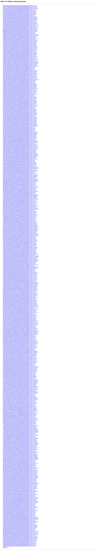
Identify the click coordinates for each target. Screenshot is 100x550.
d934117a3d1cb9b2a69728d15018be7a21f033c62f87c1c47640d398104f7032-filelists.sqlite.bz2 (20, 467)
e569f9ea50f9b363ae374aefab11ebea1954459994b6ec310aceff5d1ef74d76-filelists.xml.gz (20, 484)
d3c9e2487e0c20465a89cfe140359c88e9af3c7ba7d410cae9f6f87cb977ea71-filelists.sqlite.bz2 (20, 458)
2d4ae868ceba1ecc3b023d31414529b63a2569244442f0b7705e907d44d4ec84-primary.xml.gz (19, 116)
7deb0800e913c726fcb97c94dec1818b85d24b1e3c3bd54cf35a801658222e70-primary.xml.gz (19, 281)
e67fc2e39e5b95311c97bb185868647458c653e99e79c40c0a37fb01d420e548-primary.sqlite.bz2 (20, 486)
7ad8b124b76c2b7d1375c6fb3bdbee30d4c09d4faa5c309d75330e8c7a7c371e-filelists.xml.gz (20, 272)
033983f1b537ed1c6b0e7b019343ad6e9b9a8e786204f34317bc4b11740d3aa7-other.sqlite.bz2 (20, 11)
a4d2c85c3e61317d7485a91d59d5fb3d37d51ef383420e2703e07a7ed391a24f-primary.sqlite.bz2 (20, 361)
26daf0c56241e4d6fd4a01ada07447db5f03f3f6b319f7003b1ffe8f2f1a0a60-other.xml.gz (19, 94)
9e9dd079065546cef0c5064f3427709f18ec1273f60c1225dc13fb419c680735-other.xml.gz (19, 348)
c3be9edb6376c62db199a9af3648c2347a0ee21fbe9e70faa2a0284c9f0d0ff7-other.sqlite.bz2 (20, 427)
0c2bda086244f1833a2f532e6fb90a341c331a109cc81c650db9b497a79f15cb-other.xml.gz (19, 37)
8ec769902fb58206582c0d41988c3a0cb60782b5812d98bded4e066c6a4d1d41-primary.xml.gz (19, 317)
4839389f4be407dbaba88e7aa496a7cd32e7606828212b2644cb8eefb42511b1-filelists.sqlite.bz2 (20, 180)
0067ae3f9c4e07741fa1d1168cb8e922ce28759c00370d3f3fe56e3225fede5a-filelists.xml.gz (20, 5)
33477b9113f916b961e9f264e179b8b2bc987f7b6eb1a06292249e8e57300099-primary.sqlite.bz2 (20, 137)
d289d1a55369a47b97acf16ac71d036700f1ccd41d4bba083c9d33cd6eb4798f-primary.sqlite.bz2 (20, 455)
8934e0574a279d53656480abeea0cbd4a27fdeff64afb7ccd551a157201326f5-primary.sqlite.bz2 (20, 303)
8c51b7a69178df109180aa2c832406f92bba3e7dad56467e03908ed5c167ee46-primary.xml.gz (19, 309)
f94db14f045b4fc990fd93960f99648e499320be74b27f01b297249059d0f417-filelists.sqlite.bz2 (20, 533)
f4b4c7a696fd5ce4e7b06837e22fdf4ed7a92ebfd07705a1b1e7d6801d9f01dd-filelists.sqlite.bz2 (20, 517)
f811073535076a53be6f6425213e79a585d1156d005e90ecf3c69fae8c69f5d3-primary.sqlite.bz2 (20, 527)
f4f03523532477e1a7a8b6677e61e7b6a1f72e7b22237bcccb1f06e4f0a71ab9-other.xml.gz (19, 520)
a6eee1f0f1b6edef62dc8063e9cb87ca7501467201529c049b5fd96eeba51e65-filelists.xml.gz (20, 369)
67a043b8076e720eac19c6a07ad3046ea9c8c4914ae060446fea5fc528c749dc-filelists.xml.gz (20, 230)
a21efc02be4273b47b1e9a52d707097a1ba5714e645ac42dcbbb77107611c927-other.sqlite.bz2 (20, 356)
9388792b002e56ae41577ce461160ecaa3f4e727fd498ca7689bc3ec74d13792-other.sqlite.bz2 (20, 329)
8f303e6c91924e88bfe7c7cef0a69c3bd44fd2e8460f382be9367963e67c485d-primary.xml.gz (19, 319)
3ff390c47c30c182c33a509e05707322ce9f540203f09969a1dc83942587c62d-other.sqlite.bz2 (20, 162)
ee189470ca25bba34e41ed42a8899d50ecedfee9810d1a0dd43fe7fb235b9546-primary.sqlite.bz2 (20, 501)
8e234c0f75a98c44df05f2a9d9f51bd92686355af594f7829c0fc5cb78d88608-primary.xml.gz (19, 315)
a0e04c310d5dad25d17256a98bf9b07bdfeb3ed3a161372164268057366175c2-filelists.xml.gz (20, 353)
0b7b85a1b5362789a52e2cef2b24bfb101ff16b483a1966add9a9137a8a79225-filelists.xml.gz (20, 36)
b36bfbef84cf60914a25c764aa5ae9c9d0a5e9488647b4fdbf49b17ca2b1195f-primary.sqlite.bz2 (20, 398)
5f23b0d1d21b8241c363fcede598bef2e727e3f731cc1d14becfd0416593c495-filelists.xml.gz (20, 220)
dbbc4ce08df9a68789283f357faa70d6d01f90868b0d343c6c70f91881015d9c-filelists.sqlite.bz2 (20, 470)
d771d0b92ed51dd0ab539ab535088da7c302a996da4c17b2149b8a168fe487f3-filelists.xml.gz (20, 465)
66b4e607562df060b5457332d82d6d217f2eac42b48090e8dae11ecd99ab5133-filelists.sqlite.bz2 (20, 229)
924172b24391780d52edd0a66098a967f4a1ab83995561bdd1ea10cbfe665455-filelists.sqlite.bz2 (20, 328)
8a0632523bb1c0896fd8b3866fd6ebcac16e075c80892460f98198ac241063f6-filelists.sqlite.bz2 (20, 305)
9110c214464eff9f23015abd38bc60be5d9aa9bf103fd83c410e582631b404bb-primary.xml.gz (19, 327)
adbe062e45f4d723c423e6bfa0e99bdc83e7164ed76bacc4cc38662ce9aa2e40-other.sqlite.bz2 (20, 384)
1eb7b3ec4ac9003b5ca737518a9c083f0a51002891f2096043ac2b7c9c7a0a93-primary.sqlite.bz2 (20, 73)
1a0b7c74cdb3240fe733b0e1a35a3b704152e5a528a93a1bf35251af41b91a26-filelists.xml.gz (20, 64)
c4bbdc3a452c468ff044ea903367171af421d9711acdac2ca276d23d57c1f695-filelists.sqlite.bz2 (20, 429)
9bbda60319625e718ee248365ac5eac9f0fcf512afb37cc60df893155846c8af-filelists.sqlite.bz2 (20, 343)
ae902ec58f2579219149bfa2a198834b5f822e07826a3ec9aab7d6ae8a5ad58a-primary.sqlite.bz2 (20, 387)
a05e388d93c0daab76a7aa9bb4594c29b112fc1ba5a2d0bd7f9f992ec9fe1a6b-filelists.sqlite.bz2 (20, 352)
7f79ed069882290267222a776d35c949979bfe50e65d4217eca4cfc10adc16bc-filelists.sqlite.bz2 (20, 285)
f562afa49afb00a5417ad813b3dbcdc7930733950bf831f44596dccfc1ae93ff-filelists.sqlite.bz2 (20, 521)
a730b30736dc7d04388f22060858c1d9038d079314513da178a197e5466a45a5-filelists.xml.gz (20, 370)
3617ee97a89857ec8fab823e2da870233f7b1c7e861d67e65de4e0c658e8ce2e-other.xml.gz (19, 143)
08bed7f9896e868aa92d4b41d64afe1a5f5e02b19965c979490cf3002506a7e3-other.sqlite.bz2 (20, 29)
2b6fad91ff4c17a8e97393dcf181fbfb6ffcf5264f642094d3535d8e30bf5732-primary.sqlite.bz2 (20, 113)
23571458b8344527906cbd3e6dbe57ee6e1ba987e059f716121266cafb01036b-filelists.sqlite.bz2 (20, 88)
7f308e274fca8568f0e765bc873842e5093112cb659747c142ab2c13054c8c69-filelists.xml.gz (20, 284)
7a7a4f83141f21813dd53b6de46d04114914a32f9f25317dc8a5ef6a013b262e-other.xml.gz (19, 269)
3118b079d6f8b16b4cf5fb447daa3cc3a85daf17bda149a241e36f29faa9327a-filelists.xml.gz (20, 132)
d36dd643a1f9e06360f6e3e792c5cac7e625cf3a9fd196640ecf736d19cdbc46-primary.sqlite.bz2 (20, 457)
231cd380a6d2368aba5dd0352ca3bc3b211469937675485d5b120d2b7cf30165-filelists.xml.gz (20, 84)
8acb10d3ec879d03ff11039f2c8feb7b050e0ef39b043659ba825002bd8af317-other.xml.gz (19, 308)
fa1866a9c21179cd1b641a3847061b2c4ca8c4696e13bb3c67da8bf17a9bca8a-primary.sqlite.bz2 (20, 538)
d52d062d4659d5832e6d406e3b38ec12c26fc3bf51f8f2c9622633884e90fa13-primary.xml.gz (19, 460)
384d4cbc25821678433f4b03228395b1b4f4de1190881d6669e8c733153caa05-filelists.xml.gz (20, 149)
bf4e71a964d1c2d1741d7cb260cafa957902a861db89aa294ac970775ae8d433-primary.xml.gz (19, 421)
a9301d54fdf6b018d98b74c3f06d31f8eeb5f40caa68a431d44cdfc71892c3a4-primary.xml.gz (19, 372)
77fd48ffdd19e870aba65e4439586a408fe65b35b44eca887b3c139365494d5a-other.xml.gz (19, 265)
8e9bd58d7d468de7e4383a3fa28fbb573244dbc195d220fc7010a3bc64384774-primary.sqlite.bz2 (20, 316)
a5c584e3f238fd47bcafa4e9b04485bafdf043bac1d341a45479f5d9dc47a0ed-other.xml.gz (19, 364)
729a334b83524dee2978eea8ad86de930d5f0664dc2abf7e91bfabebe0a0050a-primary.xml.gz (19, 250)
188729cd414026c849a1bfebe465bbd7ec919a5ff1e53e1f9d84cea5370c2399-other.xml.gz (19, 60)
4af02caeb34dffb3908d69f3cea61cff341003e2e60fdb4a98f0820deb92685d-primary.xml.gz (19, 184)
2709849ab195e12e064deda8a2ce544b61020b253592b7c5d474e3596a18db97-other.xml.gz (19, 95)
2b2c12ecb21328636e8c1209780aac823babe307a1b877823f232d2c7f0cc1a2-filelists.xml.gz (20, 111)
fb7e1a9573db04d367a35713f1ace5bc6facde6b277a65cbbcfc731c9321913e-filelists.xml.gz (20, 540)
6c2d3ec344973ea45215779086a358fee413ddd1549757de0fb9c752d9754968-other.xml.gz (19, 236)
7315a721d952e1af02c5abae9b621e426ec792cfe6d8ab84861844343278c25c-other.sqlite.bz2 (20, 252)
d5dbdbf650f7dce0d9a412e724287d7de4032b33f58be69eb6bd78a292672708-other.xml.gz (19, 461)
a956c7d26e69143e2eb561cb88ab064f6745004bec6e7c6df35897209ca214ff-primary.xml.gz (19, 373)
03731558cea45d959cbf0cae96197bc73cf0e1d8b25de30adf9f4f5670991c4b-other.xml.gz (19, 12)
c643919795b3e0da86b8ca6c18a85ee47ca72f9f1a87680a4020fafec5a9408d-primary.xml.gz (19, 433)
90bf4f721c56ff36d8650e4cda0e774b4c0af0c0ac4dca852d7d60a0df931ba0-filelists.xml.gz (20, 326)
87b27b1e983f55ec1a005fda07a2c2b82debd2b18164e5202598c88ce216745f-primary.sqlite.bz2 (20, 300)
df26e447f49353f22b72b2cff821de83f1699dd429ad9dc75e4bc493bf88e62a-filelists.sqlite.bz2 (20, 473)
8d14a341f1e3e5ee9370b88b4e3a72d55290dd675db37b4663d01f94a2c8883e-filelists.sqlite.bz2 (20, 312)
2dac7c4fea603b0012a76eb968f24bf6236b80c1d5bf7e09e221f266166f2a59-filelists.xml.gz (20, 119)
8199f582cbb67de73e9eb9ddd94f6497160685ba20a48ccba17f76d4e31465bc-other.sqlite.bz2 (20, 288)
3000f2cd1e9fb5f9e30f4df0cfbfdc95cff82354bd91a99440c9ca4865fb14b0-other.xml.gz (19, 127)
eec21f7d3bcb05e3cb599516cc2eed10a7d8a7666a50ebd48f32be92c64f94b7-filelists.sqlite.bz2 (20, 502)
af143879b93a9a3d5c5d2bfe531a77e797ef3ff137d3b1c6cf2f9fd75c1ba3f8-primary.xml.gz (19, 388)
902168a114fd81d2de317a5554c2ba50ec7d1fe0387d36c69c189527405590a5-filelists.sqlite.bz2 (20, 324)
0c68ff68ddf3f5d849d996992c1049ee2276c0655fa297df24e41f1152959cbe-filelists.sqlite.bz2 (20, 38)
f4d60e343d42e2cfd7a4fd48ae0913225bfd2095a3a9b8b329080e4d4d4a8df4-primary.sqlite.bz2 (20, 519)
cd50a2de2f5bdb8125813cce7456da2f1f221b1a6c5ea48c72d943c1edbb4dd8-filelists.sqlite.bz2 (20, 447)
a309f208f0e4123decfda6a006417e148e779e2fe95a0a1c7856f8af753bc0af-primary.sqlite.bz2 (20, 358)
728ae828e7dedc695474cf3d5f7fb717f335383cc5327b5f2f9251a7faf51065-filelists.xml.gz (20, 249)
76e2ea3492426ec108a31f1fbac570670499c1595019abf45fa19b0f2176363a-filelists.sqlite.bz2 (20, 260)
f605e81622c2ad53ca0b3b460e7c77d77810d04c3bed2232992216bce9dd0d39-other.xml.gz (19, 523)
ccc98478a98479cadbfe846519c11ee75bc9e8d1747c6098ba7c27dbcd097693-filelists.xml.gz (20, 445)
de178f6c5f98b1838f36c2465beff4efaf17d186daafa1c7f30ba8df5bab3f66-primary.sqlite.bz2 (20, 472)
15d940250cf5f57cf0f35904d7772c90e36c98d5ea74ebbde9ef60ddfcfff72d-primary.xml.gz (19, 55)
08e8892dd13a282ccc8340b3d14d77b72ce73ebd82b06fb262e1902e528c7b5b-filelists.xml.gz (20, 30)
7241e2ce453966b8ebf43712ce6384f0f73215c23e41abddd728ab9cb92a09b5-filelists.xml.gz (20, 248)
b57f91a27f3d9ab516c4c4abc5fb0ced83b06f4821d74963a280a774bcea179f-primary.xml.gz (19, 401)
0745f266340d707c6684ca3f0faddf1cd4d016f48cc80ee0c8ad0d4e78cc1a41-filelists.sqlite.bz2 (20, 25)
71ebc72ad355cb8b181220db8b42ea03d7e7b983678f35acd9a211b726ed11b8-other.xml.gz (19, 246)
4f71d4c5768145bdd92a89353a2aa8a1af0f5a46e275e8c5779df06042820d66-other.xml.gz (19, 193)
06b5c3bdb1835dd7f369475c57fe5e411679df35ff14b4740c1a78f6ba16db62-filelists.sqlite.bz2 (20, 24)
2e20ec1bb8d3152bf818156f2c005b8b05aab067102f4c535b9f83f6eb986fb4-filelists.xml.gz (20, 120)
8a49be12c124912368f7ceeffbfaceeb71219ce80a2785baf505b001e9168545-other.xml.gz (19, 306)
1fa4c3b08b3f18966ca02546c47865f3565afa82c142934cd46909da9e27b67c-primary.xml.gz (19, 75)
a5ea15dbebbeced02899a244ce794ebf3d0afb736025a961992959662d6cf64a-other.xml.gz (19, 365)
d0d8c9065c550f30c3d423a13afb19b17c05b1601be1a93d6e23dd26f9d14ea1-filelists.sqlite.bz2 (20, 451)
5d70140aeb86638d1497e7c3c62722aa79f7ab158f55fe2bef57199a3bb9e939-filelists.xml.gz (20, 217)
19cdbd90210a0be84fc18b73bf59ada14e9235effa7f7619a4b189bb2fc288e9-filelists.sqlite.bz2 (20, 62)
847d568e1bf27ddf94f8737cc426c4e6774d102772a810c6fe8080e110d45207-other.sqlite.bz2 (20, 293)
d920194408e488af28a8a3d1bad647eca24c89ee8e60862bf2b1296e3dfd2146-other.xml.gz (19, 466)
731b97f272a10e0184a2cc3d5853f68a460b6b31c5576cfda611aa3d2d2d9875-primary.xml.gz (19, 253)
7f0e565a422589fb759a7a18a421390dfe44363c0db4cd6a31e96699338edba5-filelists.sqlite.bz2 (20, 283)
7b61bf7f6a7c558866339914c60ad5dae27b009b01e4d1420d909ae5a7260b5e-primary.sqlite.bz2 (20, 275)
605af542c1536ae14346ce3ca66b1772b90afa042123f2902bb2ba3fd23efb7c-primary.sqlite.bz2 (20, 222)
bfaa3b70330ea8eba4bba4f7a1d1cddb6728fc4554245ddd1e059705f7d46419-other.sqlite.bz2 (20, 422)
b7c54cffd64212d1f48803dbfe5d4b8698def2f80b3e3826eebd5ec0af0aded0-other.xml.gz (19, 407)
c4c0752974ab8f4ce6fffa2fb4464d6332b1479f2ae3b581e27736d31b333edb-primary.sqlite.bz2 (20, 430)
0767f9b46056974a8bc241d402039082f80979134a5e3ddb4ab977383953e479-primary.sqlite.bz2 (20, 26)
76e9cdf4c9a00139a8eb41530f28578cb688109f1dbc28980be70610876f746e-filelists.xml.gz (20, 261)
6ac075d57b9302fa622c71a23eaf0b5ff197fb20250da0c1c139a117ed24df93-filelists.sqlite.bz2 (20, 235)
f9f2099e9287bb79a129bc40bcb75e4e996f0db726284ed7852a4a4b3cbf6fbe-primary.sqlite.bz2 (20, 537)
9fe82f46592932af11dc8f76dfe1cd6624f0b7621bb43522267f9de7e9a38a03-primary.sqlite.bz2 (20, 351)
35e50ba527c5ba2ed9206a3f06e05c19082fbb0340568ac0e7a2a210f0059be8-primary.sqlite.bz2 (20, 142)
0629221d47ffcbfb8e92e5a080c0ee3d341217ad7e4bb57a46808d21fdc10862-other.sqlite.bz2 (20, 22)
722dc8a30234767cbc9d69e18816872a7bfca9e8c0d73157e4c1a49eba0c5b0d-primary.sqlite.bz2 (20, 247)
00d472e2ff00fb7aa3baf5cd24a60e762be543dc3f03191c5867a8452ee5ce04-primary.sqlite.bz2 (20, 6)
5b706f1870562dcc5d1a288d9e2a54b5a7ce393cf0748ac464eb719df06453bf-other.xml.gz (19, 213)
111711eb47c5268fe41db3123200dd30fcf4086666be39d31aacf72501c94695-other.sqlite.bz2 (20, 45)
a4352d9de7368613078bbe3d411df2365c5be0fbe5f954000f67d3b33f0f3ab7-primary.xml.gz (19, 360)
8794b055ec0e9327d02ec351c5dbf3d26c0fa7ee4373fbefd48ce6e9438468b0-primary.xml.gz (19, 299)
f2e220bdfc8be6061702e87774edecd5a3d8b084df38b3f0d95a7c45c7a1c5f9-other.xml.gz (19, 513)
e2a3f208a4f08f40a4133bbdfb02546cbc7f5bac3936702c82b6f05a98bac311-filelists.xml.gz (20, 479)
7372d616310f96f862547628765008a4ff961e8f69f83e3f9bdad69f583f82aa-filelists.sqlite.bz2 (20, 254)
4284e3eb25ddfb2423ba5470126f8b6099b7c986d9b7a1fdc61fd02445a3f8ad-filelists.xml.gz (20, 170)
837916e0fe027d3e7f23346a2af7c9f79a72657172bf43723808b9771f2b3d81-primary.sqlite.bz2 (20, 291)
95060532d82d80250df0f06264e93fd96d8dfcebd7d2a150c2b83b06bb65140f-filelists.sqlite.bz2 (20, 334)
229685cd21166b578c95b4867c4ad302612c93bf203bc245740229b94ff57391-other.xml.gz (19, 82)
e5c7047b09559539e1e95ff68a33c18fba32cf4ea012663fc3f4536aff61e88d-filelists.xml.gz (20, 485)
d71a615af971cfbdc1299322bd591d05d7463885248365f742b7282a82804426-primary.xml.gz (19, 463)
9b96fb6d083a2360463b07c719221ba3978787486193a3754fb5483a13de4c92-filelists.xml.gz (20, 342)
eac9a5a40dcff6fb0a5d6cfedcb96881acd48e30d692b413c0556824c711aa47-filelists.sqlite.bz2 (20, 494)
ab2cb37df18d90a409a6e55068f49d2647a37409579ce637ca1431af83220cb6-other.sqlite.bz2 (20, 377)
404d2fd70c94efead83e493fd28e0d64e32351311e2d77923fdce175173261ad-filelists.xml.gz (20, 163)
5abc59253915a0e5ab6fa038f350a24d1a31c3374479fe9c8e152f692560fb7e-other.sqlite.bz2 (20, 212)
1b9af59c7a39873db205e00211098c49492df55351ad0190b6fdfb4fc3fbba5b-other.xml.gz (19, 69)
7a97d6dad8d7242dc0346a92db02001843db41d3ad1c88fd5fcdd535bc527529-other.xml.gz (19, 270)
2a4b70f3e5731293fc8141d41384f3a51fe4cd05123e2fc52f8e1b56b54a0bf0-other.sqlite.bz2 (20, 106)
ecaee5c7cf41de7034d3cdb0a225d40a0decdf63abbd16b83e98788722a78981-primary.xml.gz (19, 499)
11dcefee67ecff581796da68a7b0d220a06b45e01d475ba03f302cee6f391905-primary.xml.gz (19, 47)
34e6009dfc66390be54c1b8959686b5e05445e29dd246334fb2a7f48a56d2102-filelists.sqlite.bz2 (20, 141)
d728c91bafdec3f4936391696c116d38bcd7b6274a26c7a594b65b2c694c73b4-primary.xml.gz (19, 464)
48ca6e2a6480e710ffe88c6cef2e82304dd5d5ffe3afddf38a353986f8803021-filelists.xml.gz (20, 182)
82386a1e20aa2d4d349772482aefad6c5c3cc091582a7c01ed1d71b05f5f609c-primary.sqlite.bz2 (20, 290)
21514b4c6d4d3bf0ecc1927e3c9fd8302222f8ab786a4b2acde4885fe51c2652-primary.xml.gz (19, 78)
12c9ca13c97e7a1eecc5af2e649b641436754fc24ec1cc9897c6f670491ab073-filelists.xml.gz (20, 49)
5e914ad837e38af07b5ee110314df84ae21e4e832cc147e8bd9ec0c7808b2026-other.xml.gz (19, 219)
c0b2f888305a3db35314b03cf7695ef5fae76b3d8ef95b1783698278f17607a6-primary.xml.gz (19, 423)
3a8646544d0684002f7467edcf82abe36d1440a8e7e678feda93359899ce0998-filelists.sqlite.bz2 (20, 155)
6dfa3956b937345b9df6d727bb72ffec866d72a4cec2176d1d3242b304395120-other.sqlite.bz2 (20, 239)
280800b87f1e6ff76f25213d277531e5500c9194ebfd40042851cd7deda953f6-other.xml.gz (19, 99)
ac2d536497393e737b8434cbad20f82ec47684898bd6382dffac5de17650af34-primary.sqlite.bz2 (20, 379)
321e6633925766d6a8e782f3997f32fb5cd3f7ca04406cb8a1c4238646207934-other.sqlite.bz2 (20, 135)
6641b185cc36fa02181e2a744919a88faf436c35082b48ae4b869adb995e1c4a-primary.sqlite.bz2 (20, 228)
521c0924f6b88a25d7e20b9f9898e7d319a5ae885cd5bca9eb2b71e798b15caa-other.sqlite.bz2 (20, 197)
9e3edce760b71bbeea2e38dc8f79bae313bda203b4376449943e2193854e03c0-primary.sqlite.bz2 (20, 346)
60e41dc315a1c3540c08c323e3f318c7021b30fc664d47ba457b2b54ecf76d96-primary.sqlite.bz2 (20, 224)
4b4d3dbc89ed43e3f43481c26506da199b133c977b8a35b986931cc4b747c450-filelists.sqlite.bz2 (20, 185)
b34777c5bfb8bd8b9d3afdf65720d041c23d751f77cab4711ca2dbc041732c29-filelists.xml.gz (20, 397)
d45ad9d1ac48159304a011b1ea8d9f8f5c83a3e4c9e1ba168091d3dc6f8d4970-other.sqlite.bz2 (20, 459)
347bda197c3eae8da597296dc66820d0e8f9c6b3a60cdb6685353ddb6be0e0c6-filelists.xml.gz (20, 140)
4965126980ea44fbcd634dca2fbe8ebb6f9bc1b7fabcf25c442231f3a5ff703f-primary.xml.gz (19, 183)
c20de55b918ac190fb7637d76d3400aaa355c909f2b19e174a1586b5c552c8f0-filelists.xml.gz (20, 425)
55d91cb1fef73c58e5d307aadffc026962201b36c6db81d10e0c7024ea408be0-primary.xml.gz (19, 201)
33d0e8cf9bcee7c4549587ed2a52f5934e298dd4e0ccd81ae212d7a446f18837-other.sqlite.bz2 (20, 138)
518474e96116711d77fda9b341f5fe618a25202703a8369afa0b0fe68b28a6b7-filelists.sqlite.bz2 (20, 195)
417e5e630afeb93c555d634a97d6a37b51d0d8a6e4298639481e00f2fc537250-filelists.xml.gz (20, 165)
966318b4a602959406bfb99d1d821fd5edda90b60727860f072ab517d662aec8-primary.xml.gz (19, 337)
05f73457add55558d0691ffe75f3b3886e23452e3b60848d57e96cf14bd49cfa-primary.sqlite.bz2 (20, 21)
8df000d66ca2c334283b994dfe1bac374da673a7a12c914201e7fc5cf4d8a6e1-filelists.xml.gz (20, 314)
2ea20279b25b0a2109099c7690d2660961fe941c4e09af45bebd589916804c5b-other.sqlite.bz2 (20, 123)
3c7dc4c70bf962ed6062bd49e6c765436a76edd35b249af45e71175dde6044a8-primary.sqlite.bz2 (20, 156)
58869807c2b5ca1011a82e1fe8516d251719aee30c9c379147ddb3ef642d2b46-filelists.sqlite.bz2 (20, 208)
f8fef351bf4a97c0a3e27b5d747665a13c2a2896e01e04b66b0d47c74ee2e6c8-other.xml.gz (19, 530)
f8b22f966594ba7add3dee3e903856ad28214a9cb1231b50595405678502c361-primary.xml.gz (19, 529)
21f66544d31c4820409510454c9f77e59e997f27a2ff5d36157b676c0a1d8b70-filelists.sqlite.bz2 (20, 79)
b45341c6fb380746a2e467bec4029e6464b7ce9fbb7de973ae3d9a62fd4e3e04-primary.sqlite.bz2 (20, 399)
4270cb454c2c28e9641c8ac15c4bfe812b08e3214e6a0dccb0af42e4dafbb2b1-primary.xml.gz (19, 169)
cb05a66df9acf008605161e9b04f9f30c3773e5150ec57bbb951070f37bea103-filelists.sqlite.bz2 (20, 443)
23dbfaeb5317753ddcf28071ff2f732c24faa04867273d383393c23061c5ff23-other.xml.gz (19, 90)
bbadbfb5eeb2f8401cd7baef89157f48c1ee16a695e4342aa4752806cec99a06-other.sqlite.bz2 (20, 414)
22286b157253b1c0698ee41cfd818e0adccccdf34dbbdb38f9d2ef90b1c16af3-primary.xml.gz (19, 80)
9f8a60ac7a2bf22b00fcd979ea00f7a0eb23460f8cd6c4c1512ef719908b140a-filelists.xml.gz (20, 350)
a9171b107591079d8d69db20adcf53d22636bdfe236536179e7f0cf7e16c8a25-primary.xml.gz (19, 371)
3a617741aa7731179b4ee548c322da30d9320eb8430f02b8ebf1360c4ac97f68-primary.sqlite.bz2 (20, 154)
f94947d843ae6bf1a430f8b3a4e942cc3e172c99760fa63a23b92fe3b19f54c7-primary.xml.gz (19, 532)
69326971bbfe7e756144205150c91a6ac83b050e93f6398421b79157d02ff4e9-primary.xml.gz (19, 232)
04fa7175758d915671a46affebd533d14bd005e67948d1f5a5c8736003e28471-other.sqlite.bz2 (20, 19)
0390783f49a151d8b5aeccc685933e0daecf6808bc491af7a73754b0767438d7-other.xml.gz (19, 14)
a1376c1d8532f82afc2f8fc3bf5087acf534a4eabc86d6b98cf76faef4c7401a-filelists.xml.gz (20, 354)
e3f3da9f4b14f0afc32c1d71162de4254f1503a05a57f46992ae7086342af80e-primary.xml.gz (19, 481)
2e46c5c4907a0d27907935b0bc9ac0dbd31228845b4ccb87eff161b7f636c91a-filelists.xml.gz (20, 122)
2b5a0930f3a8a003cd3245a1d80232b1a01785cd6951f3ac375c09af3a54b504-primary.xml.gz (19, 112)
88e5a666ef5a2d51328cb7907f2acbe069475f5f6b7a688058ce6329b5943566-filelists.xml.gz (20, 302)
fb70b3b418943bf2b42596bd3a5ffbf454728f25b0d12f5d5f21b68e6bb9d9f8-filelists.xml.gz (20, 539)
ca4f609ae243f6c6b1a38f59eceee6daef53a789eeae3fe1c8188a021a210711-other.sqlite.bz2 (20, 441)
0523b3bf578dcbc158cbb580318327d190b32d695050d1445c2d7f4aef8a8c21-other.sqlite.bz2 (20, 20)
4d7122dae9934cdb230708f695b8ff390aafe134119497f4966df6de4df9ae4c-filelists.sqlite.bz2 (20, 187)
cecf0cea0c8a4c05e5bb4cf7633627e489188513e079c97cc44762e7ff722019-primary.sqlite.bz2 (20, 448)
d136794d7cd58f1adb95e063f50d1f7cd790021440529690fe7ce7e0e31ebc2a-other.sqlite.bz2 (20, 452)
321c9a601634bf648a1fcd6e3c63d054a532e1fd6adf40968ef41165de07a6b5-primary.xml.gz (19, 134)
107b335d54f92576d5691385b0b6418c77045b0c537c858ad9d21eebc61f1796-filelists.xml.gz (20, 44)
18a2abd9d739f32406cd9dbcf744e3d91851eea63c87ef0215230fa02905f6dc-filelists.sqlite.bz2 (20, 61)
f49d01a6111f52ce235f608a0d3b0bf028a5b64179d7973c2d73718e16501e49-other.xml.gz (19, 516)
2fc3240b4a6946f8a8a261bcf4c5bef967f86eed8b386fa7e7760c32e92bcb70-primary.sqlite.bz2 (20, 126)
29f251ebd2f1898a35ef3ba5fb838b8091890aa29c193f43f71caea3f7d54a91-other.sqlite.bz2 (20, 104)
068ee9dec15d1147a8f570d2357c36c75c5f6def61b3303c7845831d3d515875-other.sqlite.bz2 (20, 23)
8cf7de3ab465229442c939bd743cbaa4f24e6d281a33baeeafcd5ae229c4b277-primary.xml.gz (19, 311)
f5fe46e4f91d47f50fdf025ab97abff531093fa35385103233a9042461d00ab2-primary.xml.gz (19, 522)
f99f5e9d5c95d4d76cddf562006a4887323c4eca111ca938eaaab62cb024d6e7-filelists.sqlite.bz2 (20, 534)
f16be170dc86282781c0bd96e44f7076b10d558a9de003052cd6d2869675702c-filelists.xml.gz (20, 506)
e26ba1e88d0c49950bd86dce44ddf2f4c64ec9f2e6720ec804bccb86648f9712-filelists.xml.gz (20, 478)
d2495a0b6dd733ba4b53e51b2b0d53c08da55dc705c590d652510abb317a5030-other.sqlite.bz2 (20, 454)
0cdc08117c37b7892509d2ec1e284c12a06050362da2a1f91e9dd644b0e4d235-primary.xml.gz (19, 39)
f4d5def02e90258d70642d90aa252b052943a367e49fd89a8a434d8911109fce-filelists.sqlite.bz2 (20, 518)
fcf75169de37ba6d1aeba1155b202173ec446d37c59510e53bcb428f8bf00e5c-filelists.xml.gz (20, 541)
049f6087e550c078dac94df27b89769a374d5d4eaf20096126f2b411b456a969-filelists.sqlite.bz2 (20, 18)
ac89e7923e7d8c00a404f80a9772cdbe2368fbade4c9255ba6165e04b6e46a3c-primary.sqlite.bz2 (20, 381)
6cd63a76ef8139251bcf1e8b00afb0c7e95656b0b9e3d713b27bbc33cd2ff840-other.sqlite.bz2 (20, 237)
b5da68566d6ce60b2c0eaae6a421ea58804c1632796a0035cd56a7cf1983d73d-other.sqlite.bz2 (20, 402)
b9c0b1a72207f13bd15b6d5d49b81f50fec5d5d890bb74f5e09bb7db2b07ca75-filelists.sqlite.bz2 (20, 410)
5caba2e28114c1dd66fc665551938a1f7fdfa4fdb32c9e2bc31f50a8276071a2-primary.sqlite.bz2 (20, 215)
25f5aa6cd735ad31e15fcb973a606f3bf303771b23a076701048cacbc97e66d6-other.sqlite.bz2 (20, 91)
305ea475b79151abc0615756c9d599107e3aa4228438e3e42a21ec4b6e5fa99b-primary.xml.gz (19, 128)
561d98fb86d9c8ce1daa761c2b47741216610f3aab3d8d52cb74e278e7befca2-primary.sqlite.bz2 (20, 202)
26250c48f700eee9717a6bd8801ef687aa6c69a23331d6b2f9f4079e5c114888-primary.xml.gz (19, 92)
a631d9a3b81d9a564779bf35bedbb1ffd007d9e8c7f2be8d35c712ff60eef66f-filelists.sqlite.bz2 (20, 367)
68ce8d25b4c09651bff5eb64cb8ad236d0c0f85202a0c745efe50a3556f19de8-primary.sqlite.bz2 (20, 231)
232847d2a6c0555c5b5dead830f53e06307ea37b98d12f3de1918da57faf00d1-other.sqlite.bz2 (20, 86)
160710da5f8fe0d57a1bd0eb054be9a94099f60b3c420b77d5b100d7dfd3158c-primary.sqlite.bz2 (20, 56)
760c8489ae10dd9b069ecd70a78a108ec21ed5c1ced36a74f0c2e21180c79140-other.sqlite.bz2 (20, 258)
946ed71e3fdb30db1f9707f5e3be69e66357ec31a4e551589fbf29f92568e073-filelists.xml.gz (20, 330)
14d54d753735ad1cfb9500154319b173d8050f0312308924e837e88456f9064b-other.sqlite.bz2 (20, 54)
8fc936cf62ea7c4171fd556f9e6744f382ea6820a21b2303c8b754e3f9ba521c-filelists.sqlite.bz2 (20, 320)
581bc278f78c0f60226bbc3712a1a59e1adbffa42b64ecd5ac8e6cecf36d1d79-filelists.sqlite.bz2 (20, 206)
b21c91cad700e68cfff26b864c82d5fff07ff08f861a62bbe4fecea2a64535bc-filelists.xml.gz (20, 393)
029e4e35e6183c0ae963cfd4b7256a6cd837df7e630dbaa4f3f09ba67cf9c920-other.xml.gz (19, 10)
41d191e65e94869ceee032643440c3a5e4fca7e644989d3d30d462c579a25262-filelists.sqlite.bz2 (20, 167)
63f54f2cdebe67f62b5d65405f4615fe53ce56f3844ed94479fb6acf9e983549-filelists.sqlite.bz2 (20, 226)
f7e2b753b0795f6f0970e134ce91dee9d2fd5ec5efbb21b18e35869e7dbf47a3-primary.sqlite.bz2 (20, 525)
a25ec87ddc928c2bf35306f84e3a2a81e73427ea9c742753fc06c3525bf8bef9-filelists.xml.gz (20, 357)
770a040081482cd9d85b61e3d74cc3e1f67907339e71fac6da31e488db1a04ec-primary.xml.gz (19, 262)
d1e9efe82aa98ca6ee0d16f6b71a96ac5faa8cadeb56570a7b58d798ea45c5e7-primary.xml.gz (19, 453)
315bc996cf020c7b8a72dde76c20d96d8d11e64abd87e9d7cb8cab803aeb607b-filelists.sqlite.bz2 (20, 133)
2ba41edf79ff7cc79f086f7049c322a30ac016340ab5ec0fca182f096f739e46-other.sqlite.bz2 (20, 114)
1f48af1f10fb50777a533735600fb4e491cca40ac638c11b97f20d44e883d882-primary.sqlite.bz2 (20, 74)
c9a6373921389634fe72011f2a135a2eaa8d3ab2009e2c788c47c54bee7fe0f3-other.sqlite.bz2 (20, 439)
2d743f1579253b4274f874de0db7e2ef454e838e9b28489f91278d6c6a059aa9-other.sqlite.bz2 (20, 117)
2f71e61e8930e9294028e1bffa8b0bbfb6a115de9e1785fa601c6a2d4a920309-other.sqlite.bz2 (20, 125)
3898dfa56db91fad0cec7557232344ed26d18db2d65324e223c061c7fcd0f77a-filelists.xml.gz (20, 151)
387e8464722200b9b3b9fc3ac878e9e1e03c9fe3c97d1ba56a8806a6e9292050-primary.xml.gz (19, 150)
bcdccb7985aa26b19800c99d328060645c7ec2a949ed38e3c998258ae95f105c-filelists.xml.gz (20, 415)
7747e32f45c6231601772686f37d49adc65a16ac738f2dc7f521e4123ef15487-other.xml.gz (19, 263)
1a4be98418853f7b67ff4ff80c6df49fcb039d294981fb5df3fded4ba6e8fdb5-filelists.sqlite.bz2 (20, 65)
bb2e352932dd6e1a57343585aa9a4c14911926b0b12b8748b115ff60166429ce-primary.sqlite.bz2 (20, 412)
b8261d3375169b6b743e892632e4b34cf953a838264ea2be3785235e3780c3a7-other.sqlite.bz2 (20, 408)
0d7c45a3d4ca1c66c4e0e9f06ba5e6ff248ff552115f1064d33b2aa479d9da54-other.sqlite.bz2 (20, 40)
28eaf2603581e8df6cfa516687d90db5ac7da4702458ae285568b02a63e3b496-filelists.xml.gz (20, 102)
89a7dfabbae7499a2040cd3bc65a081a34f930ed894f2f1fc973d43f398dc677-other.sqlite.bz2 (20, 304)
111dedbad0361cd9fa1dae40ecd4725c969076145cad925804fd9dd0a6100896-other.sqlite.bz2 (20, 46)
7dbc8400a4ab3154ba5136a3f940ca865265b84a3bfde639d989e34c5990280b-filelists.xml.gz (20, 280)
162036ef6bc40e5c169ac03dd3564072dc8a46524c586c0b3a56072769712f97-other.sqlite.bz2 (20, 57)
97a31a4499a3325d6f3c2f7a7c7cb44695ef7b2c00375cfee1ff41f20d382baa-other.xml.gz (19, 338)
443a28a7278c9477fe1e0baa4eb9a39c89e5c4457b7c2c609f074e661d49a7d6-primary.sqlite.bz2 (20, 173)
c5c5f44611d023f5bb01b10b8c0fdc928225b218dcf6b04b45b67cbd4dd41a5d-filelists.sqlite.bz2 (20, 432)
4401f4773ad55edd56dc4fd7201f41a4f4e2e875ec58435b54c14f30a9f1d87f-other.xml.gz (19, 172)
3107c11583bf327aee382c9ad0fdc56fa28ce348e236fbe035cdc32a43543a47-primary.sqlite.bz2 (20, 131)
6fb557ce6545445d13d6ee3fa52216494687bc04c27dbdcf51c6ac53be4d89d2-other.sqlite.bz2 (20, 241)
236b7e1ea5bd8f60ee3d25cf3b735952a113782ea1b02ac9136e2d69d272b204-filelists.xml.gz (20, 89)
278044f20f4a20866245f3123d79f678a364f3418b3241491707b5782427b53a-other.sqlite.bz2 (20, 98)
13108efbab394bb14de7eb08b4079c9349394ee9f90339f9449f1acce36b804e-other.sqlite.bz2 (20, 51)
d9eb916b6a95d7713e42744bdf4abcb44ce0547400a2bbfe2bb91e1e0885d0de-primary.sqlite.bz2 (20, 468)
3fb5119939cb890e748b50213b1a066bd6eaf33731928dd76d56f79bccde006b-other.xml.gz (19, 160)
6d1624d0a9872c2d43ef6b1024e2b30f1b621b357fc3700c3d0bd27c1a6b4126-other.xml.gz (19, 238)
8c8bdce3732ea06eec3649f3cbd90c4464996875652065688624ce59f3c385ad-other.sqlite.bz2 (20, 310)
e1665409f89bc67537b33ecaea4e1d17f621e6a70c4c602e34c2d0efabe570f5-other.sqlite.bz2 (20, 475)
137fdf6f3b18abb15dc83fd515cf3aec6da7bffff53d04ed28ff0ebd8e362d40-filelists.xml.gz (20, 52)
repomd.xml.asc (6, 547)
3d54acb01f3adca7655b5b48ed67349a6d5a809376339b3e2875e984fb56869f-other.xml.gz (19, 158)
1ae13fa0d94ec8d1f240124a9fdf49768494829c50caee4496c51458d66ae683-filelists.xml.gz (20, 66)
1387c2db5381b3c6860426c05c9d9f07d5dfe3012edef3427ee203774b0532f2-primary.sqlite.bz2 (20, 53)
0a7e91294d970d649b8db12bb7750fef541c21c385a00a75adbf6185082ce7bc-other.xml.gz (19, 33)
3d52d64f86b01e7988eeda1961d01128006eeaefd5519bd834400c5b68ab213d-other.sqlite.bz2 (20, 157)
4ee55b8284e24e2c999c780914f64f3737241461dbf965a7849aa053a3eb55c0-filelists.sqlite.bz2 (20, 191)
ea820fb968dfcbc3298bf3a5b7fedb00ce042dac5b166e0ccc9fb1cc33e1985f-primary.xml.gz (19, 493)
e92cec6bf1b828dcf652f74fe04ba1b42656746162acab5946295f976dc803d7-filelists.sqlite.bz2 (20, 491)
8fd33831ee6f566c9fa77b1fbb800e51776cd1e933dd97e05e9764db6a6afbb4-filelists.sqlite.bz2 (20, 322)
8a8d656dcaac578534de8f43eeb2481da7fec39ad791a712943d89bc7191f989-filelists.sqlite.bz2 (20, 307)
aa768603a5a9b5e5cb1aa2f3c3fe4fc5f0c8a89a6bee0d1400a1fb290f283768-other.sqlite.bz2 (20, 375)
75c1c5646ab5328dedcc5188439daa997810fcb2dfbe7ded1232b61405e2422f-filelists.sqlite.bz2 (20, 257)
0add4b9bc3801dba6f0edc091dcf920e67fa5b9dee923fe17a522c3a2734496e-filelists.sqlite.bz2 (20, 34)
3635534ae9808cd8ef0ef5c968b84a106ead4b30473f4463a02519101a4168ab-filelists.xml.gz (20, 144)
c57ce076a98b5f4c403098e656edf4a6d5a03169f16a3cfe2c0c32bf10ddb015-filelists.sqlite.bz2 (20, 431)
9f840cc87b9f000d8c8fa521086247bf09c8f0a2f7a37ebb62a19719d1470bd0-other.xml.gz (19, 349)
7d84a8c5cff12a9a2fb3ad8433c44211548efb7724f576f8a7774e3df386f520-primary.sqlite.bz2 (20, 278)
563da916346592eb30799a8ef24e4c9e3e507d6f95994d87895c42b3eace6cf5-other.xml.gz (19, 203)
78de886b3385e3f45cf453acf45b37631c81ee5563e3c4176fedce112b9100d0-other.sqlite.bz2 (20, 267)
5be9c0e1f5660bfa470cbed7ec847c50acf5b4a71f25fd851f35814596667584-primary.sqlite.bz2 (20, 214)
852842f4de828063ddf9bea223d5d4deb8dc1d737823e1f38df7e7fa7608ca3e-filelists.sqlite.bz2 (20, 294)
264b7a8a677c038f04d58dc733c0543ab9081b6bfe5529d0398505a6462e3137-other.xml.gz (19, 93)
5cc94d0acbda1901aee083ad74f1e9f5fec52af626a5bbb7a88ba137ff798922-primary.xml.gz (19, 216)
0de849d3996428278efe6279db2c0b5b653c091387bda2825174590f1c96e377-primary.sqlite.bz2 (20, 41)
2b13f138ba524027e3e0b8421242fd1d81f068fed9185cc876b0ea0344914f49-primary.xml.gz (19, 110)
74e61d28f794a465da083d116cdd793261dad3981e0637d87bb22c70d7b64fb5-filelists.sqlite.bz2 (20, 255)
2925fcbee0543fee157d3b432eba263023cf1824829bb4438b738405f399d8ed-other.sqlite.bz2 (20, 103)
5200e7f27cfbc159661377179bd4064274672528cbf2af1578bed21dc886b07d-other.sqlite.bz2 (20, 196)
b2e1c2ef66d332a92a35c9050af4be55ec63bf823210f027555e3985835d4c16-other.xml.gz (19, 395)
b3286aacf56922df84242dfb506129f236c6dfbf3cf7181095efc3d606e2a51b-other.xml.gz (19, 396)
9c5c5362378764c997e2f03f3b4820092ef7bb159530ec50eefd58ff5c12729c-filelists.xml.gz (20, 345)
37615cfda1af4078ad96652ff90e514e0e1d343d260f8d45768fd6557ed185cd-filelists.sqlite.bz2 (20, 146)
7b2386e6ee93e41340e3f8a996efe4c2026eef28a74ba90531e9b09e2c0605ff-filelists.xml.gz (20, 274)
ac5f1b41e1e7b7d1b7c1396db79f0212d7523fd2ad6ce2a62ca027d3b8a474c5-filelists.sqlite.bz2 (20, 380)
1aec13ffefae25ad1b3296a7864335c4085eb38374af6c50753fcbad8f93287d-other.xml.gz (19, 67)
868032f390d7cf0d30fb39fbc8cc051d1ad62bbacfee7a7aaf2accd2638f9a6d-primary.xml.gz (19, 296)
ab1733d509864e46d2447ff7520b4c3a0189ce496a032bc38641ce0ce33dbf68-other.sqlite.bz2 (20, 376)
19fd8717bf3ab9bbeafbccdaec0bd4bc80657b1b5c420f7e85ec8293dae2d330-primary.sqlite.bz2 (20, 63)
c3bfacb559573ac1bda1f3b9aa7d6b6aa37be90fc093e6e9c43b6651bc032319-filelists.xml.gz (20, 428)
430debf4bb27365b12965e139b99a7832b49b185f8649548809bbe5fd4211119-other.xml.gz (19, 171)
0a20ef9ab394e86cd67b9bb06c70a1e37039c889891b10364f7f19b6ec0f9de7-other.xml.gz (19, 32)
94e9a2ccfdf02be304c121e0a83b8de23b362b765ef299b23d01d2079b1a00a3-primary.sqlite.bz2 (20, 333)
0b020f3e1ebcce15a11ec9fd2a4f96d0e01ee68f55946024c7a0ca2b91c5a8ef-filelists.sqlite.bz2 (20, 35)
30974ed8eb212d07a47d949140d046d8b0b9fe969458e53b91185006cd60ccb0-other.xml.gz (19, 129)
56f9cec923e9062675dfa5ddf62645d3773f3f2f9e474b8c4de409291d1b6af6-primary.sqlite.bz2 (20, 204)
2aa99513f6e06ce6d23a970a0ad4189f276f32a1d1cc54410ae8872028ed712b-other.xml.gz (19, 108)
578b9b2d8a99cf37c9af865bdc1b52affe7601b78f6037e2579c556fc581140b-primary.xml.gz (19, 205)
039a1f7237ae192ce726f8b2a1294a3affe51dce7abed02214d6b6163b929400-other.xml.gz (19, 15)
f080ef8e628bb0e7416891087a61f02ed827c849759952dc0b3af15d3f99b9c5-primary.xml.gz (19, 505)
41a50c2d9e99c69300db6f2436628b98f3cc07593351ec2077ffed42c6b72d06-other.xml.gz (19, 166)
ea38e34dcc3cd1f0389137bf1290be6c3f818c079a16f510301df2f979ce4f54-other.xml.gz (19, 492)
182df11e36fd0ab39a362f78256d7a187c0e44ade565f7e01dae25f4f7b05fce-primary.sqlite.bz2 (20, 59)
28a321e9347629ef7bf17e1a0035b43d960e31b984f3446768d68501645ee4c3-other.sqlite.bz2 (20, 101)
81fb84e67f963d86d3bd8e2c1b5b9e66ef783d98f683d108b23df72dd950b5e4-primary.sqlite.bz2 (20, 289)
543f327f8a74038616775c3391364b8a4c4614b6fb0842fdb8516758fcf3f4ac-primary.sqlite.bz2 (20, 200)
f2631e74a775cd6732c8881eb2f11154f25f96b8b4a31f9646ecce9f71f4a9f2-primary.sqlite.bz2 (20, 510)
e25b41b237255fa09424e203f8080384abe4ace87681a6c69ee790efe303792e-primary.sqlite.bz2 (20, 477)
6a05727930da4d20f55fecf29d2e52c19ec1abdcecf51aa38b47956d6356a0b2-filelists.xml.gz (20, 233)
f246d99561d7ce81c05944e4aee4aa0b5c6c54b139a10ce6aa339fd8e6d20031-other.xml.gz (19, 509)
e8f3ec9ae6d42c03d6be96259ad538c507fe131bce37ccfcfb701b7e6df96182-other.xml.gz (19, 489)
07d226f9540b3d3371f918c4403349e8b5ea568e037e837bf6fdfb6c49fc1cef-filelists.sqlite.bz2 (20, 28)
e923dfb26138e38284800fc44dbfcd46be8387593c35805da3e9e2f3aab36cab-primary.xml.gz (19, 490)
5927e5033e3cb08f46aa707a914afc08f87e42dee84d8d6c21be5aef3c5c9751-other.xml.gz (19, 210)
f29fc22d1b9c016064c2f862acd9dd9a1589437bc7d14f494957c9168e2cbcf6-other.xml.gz (19, 511)
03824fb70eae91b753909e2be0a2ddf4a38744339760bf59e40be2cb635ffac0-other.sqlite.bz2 (20, 13)
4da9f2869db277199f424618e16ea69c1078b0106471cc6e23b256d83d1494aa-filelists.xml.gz (20, 188)
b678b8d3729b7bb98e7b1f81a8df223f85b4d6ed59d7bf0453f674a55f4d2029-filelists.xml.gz (20, 403)
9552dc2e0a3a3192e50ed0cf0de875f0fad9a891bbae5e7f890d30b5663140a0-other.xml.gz (19, 335)
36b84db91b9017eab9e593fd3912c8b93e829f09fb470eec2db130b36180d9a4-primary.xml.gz (19, 145)
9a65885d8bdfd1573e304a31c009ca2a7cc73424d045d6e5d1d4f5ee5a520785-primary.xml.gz (19, 340)
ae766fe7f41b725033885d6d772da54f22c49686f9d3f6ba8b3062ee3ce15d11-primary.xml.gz (19, 385)
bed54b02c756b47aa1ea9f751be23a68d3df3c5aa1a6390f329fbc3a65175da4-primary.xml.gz (19, 419)
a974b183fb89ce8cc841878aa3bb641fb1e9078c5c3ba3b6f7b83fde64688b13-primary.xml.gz (19, 374)
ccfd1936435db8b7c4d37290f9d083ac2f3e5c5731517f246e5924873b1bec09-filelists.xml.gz (20, 446)
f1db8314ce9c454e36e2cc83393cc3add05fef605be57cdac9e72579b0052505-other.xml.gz (19, 508)
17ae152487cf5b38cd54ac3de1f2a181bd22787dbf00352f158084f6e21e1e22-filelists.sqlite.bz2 (20, 58)
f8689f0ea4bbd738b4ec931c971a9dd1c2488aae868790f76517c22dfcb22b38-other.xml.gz (19, 528)
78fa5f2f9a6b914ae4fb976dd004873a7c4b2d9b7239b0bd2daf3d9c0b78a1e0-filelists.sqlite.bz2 (20, 268)
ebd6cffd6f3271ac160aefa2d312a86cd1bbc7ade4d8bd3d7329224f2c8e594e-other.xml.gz (19, 496)
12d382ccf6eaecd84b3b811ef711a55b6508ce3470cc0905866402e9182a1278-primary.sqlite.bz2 (20, 50)
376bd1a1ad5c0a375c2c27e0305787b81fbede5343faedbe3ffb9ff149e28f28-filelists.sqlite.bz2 (20, 148)
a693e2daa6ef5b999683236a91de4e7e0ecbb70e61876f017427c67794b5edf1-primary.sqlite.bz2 (20, 368)
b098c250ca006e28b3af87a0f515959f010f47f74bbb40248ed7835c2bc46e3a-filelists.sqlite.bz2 (20, 389)
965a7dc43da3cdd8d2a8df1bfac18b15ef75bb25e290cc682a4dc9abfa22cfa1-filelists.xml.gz (20, 336)
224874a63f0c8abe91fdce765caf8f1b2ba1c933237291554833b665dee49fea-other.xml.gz (19, 81)
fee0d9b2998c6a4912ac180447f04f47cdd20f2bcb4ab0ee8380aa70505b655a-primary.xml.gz (19, 544)
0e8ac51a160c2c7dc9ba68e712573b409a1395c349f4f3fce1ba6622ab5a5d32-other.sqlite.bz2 (20, 42)
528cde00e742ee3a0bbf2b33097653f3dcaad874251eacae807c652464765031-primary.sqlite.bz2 (20, 198)
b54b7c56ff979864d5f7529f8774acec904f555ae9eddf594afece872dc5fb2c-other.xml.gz (19, 400)
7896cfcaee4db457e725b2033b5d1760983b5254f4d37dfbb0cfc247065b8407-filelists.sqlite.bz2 (20, 266)
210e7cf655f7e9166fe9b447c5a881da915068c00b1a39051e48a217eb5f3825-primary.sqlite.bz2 (20, 77)
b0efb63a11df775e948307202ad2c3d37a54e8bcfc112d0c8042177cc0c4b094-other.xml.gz (19, 390)
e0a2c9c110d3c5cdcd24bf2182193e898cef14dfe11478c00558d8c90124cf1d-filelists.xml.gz (20, 474)
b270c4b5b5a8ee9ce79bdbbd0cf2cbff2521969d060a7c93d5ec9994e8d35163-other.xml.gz (19, 394)
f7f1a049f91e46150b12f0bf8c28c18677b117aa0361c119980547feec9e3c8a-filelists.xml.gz (20, 526)
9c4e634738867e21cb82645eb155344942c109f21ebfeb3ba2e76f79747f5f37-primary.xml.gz (19, 344)
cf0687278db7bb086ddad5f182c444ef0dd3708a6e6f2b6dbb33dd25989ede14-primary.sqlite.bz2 (20, 449)
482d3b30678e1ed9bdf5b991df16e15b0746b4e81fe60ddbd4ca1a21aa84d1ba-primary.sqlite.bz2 (20, 179)
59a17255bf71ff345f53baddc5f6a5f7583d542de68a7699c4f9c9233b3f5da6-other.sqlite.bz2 (20, 211)
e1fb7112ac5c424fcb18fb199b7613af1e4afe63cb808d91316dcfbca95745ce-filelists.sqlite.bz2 (20, 476)
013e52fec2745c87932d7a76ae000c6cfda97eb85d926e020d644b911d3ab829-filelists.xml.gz (20, 7)
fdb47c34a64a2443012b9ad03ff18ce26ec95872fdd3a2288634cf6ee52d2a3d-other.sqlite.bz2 (20, 543)
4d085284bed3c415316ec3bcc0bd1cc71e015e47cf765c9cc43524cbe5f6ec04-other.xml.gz (19, 186)
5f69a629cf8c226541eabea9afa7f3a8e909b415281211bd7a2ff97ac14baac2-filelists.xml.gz (20, 221)
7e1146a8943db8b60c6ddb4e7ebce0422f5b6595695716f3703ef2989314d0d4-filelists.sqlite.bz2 (20, 282)
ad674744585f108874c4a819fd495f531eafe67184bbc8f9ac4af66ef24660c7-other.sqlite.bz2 (20, 383)
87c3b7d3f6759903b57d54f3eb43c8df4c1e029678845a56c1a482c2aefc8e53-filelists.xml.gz (20, 301)
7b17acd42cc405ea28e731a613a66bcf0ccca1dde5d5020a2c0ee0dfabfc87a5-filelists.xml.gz (20, 273)
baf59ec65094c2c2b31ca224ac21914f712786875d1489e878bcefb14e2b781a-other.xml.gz (19, 411)
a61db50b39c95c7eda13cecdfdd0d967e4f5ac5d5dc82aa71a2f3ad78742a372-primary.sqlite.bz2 (20, 366)
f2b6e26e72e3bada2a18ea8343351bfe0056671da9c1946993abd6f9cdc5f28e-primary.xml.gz (19, 512)
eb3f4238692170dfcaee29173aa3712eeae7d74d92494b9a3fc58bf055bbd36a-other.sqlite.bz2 (20, 495)
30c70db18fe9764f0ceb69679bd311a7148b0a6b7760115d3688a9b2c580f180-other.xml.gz (19, 130)
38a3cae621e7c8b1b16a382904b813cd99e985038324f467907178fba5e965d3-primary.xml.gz (19, 152)
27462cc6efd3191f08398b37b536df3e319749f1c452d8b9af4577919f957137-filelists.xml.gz (20, 97)
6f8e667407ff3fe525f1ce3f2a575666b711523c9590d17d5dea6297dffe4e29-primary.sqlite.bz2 (20, 240)
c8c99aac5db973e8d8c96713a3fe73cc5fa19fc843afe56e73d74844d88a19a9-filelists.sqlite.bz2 (20, 438)
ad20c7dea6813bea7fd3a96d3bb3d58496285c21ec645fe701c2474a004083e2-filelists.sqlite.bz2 (20, 382)
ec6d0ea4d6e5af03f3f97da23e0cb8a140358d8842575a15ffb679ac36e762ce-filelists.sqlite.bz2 (20, 498)
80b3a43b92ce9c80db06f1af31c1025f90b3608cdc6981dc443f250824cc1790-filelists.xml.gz (20, 287)
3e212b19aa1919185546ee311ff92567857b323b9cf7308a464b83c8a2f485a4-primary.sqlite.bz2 (20, 159)
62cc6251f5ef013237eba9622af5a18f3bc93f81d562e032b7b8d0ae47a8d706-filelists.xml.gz (20, 225)
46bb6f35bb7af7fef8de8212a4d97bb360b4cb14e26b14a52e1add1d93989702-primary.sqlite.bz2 (20, 176)
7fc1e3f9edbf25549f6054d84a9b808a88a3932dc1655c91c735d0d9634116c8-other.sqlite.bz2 (20, 286)
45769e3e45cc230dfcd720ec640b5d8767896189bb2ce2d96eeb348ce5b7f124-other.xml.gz (19, 174)
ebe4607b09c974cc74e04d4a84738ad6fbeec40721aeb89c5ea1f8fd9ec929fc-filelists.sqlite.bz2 (20, 497)
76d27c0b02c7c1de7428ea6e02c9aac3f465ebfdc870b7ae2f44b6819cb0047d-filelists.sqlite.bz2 (20, 259)
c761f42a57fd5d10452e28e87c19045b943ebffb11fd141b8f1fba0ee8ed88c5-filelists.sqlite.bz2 (20, 435)
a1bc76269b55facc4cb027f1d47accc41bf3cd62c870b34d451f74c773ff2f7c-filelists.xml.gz (20, 355)
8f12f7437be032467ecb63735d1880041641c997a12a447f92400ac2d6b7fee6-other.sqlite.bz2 (20, 318)
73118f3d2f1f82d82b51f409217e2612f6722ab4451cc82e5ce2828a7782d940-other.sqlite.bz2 (20, 251)
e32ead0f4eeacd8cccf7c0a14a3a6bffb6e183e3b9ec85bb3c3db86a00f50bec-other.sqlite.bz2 (20, 480)
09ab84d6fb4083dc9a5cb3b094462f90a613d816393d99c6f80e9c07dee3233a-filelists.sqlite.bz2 (20, 31)
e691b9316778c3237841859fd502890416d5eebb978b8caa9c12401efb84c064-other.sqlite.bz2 (20, 487)
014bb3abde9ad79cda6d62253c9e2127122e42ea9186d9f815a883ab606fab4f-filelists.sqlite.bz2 (20, 8)
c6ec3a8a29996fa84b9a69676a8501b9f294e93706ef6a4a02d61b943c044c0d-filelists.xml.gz (20, 434)
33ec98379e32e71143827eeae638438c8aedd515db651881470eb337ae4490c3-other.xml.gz (19, 139)
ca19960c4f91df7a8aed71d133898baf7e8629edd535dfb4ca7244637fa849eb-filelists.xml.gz (20, 440)
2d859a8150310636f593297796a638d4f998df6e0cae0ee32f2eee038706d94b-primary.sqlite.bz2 (20, 118)
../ (3, 4)
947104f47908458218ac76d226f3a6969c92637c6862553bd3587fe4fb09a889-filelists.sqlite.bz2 (20, 331)
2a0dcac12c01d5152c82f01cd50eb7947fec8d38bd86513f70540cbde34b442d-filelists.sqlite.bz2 (20, 105)
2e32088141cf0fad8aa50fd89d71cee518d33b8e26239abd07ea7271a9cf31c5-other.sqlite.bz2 (20, 121)
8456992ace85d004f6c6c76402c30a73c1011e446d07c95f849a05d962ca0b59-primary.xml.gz (19, 292)
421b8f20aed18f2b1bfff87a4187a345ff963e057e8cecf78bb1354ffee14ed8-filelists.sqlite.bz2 (20, 168)
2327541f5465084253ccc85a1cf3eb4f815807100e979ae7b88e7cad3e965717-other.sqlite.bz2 (20, 85)
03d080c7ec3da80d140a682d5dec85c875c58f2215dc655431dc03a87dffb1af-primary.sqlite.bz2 (20, 17)
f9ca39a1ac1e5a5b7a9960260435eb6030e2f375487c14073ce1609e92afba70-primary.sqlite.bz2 (20, 536)
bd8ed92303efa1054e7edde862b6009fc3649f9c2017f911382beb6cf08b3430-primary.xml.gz (19, 417)
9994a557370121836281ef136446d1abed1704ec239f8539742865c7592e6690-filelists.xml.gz (20, 339)
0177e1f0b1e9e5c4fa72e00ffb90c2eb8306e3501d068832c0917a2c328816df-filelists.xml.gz (20, 9)
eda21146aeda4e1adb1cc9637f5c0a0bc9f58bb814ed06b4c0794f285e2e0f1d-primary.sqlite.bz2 (20, 500)
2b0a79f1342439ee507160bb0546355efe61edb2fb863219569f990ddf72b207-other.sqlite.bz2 (20, 109)
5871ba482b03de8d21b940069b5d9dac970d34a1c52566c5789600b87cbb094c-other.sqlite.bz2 (20, 207)
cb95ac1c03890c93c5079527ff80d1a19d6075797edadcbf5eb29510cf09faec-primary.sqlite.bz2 (20, 444)
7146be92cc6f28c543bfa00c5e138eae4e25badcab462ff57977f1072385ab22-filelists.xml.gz (20, 244)
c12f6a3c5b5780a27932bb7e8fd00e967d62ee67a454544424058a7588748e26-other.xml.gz (19, 424)
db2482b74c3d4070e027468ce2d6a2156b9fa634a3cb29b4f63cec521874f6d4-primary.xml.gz (19, 469)
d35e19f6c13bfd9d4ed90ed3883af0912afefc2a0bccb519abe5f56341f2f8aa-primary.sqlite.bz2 (20, 456)
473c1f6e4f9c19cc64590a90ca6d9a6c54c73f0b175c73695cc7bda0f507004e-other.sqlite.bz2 (20, 177)
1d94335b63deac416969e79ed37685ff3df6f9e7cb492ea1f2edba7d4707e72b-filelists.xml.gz (20, 72)
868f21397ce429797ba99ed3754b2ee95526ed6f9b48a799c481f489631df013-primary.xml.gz (19, 297)
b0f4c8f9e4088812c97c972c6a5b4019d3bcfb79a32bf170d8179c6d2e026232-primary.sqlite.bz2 (20, 391)
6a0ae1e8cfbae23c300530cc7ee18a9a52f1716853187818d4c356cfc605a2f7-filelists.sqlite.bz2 (20, 234)
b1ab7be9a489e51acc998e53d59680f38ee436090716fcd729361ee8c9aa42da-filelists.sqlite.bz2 (20, 392)
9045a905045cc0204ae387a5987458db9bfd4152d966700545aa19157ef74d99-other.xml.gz (19, 325)
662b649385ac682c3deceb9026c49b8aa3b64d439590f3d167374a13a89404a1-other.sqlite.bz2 (20, 227)
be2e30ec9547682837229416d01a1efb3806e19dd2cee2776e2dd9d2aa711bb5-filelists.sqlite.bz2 (20, 418)
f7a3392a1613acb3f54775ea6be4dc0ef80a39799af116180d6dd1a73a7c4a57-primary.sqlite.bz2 (20, 524)
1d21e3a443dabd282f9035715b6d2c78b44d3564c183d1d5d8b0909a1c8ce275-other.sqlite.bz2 (20, 71)
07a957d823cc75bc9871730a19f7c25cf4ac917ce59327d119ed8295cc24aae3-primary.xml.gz (19, 27)
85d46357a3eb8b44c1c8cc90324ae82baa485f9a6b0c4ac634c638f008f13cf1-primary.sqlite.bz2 (20, 295)
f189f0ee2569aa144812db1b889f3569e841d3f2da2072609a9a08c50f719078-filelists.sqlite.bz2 (20, 507)
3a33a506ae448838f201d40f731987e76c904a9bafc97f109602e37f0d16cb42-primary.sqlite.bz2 (20, 153)
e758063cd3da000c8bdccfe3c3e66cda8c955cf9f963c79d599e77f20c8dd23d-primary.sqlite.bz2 (20, 488)
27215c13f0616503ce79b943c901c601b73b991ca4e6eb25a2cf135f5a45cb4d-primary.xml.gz (19, 96)
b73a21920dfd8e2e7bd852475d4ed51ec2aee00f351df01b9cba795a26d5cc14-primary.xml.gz (19, 404)
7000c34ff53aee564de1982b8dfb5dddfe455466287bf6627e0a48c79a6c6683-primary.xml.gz (19, 242)
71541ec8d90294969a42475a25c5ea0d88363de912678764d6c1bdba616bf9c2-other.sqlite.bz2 (20, 245)
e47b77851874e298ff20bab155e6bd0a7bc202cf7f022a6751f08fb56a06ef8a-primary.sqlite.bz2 (20, 482)
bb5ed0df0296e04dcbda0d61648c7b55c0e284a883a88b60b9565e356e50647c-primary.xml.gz (19, 413)
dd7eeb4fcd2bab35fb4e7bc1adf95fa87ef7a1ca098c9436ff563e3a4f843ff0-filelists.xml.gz (20, 471)
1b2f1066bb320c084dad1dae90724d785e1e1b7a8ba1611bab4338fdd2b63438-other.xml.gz (19, 68)
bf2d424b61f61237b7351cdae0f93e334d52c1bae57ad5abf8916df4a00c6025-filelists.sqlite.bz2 (20, 420)
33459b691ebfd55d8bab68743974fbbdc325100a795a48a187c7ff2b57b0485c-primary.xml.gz (19, 136)
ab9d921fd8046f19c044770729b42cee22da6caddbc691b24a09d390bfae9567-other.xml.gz (19, 378)
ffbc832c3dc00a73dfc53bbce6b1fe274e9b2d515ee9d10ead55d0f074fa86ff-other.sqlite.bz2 (20, 545)
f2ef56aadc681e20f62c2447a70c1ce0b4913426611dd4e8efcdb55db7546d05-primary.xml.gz (19, 514)
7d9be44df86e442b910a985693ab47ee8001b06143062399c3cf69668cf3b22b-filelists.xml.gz (20, 279)
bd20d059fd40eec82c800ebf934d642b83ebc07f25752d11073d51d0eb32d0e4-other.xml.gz (19, 416)
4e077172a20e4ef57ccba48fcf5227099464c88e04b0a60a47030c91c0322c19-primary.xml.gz (19, 189)
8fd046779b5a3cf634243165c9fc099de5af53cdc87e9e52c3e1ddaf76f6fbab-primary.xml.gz (19, 321)
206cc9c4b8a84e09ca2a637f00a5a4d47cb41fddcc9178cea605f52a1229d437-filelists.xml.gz (20, 76)
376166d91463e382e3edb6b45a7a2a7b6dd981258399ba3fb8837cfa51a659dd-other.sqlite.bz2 (20, 147)
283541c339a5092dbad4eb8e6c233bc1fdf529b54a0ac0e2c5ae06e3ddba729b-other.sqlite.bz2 (20, 100)
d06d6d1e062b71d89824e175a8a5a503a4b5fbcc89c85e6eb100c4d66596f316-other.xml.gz (19, 450)
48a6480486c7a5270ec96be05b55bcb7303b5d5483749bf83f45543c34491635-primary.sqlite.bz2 (20, 181)
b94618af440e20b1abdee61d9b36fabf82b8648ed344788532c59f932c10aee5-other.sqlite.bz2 (20, 409)
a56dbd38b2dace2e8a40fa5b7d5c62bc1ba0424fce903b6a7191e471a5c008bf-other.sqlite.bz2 (20, 362)
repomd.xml (5, 546)
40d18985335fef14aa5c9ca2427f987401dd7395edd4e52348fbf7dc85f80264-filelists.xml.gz (20, 164)
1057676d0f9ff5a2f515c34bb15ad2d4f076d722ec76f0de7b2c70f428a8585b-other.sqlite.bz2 (20, 43)
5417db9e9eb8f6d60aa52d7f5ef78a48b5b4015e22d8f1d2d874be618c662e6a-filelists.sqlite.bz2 (20, 199)
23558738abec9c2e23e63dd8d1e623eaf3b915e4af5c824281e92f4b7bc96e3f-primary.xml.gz (19, 87)
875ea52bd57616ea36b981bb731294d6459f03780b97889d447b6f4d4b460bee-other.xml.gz (19, 298)
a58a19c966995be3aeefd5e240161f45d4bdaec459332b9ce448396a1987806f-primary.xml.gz (19, 363)
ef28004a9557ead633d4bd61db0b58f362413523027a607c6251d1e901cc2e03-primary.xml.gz (19, 503)
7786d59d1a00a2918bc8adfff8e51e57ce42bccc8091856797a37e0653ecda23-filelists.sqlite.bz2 (20, 264)
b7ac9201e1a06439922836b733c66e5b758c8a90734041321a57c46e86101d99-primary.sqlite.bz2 (20, 406)
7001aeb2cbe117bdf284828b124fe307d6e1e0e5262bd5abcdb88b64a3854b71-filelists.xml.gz (20, 243)
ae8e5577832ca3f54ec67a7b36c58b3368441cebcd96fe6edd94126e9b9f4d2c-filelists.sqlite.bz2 (20, 386)
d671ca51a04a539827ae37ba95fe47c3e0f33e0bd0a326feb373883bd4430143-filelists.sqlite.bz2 (20, 462)
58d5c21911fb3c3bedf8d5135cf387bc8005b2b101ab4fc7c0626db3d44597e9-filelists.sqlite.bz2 (20, 209)
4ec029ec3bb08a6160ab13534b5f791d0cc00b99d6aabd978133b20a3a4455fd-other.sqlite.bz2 (20, 190)
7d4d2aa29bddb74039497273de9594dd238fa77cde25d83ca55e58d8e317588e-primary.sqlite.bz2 (20, 277)
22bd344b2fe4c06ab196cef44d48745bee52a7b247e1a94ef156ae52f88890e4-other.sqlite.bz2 (20, 83)
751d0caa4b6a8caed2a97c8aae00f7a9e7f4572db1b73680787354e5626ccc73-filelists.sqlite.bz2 (20, 256)
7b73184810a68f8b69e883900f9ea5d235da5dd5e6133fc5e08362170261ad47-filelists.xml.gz (20, 276)
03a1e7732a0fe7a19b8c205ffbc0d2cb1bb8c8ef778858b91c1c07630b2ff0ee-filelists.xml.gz (20, 16)
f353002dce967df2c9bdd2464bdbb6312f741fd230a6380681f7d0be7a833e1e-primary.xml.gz (19, 515)
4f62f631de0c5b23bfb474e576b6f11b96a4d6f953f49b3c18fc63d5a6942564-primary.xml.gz (19, 192)
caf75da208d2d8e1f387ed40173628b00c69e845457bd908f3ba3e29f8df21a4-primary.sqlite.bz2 (20, 442)
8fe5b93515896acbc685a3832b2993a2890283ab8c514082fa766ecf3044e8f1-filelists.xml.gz (20, 323)
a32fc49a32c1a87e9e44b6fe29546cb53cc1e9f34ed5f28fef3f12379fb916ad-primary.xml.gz (19, 359)
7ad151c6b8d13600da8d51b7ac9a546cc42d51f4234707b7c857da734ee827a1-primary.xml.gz (19, 271)
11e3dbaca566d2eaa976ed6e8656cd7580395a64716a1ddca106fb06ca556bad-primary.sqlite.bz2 (20, 48)
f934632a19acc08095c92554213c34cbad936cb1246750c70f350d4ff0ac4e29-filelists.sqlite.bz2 (20, 531)
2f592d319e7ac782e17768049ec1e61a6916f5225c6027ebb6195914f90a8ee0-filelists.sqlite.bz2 (20, 124)
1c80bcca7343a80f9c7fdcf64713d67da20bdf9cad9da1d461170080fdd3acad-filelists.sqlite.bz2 (20, 70)
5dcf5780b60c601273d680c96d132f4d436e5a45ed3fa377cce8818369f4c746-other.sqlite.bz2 (20, 218)
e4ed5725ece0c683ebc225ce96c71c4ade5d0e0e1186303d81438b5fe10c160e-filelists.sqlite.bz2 (20, 483)
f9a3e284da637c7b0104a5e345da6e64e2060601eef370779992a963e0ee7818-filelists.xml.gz (20, 535)
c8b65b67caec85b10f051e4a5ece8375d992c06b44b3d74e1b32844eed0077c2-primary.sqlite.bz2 (20, 437)
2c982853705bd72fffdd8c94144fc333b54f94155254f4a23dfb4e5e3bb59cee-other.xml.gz (19, 115)
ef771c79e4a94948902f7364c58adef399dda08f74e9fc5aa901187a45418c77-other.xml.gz (19, 504)
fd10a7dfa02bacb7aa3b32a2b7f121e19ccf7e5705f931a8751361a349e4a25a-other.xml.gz (19, 542)
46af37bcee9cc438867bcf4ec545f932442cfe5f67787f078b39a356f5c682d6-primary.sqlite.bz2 (20, 175)
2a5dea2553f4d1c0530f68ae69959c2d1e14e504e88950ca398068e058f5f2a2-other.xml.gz (19, 107)
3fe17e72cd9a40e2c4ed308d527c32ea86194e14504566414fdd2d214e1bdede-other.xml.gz (19, 161)
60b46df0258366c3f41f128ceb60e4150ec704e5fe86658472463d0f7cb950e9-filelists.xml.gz (20, 223)
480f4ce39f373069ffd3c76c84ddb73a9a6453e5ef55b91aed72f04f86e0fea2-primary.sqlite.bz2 (20, 178)
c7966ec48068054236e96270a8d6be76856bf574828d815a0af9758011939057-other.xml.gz (19, 436)
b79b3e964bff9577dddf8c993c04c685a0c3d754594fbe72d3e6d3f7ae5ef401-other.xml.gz (19, 405)
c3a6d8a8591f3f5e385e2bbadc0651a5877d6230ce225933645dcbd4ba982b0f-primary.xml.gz (19, 426)
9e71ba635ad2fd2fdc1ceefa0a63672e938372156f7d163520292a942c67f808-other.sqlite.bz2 (20, 347)
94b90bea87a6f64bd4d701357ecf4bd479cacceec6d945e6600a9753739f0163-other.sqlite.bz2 (20, 332)
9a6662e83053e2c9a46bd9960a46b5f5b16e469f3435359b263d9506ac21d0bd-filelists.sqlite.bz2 (20, 341)
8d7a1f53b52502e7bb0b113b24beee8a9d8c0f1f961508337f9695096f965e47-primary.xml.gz (19, 313)
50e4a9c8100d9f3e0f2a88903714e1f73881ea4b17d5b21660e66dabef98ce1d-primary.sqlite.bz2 (20, 194)
